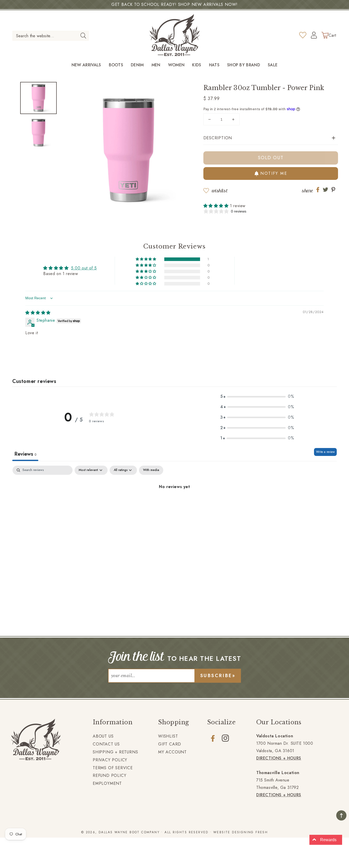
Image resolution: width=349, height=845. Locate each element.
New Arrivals (86, 65)
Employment (107, 783)
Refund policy (109, 775)
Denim (137, 65)
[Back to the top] (341, 815)
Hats (214, 65)
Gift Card (169, 744)
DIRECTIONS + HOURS (278, 758)
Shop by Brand (243, 65)
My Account (172, 752)
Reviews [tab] (25, 454)
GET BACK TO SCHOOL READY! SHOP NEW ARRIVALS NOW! (174, 4)
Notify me (273, 173)
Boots (116, 65)
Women (176, 65)
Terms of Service (113, 768)
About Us (103, 736)
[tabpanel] (174, 504)
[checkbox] (151, 470)
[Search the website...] (83, 35)
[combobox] (51, 36)
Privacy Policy (110, 760)
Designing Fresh (250, 832)
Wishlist (220, 191)
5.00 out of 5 (84, 268)
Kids (196, 65)
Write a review (325, 452)
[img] (38, 313)
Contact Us (106, 744)
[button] (270, 138)
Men (156, 65)
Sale (272, 65)
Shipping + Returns (115, 752)
